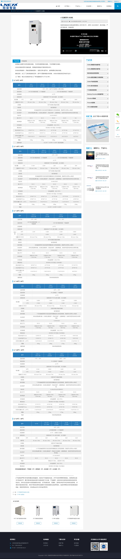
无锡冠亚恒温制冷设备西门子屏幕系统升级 (102, 177)
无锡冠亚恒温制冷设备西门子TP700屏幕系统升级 (102, 166)
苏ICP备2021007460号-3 (76, 555)
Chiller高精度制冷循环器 (27, 11)
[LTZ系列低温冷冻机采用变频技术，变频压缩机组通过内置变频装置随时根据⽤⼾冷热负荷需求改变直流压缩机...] (73, 510)
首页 (14, 11)
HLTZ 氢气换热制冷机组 (20, 518)
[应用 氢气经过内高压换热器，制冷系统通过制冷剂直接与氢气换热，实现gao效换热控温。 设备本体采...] (20, 510)
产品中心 (18, 11)
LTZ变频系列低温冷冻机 (23, 492)
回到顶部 (118, 136)
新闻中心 (116, 1)
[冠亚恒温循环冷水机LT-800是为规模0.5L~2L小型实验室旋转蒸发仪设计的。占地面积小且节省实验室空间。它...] (55, 510)
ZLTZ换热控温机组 (38, 518)
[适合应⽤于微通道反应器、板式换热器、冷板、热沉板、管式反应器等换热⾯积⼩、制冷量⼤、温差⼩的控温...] (38, 510)
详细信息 (20, 523)
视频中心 (110, 1)
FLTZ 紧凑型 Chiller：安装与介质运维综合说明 (102, 155)
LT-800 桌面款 (20, 494)
